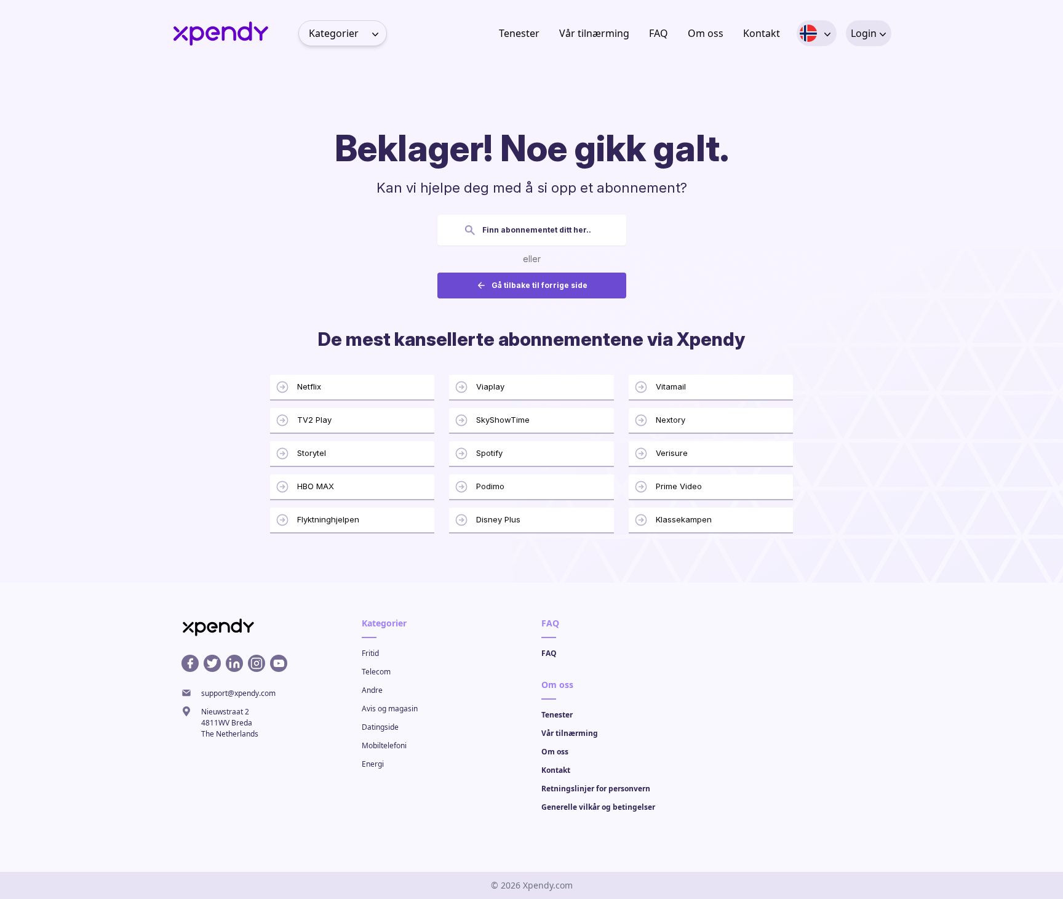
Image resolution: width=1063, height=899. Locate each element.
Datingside (380, 727)
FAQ (658, 33)
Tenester (519, 33)
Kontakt (761, 33)
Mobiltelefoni (384, 745)
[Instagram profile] (256, 663)
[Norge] (808, 33)
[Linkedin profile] (234, 663)
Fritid (370, 653)
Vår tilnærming (594, 33)
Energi (373, 764)
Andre (372, 690)
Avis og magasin (390, 708)
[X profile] (212, 663)
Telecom (376, 671)
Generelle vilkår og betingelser (598, 807)
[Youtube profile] (278, 663)
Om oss (705, 33)
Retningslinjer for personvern (595, 788)
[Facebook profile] (190, 663)
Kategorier (334, 33)
